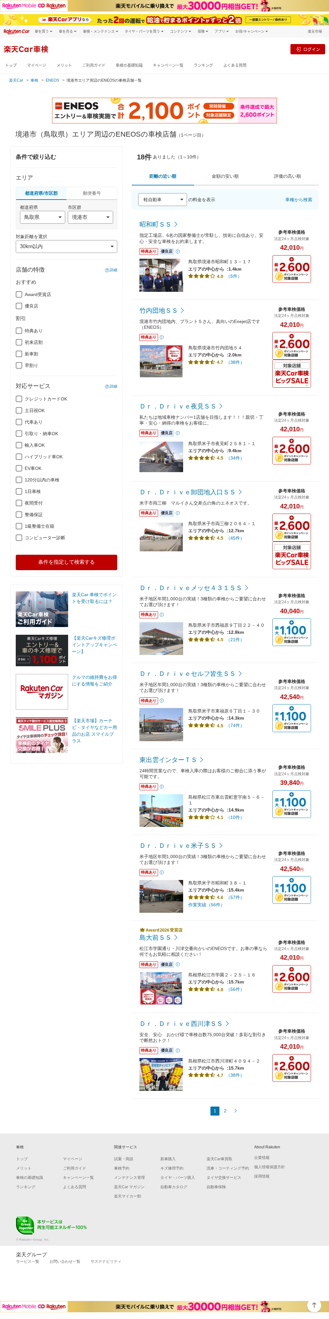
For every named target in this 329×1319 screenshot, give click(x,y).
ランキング (203, 65)
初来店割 (34, 342)
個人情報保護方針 (269, 1167)
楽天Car (16, 80)
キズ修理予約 (171, 1168)
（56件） (235, 989)
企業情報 (262, 1157)
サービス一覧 (27, 1261)
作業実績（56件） (206, 904)
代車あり (34, 422)
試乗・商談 (123, 1159)
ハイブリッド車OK (44, 456)
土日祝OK (35, 410)
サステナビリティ (106, 1261)
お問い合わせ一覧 (64, 1261)
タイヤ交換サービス (224, 1177)
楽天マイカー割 (127, 1196)
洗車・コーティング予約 (228, 1168)
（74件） (235, 725)
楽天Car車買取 (219, 1159)
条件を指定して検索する (66, 562)
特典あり (34, 330)
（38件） (235, 362)
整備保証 (34, 514)
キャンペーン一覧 (168, 65)
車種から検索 (298, 199)
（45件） (235, 538)
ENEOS (52, 80)
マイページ (36, 65)
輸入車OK (35, 445)
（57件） (235, 897)
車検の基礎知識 (129, 65)
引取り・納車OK (41, 433)
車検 (34, 80)
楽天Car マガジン (129, 1187)
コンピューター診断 (45, 537)
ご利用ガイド (93, 65)
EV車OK (33, 468)
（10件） (235, 817)
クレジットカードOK (46, 398)
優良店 (31, 306)
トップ (11, 65)
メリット (64, 65)
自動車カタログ (173, 1187)
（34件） (235, 458)
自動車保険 (216, 1187)
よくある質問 (234, 65)
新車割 (31, 353)
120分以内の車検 (42, 479)
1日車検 (33, 491)
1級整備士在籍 (39, 526)
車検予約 (121, 1168)
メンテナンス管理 (129, 1177)
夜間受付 (34, 503)
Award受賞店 (38, 294)
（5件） (234, 276)
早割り (31, 365)
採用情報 (262, 1176)
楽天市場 (315, 31)
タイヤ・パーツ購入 (177, 1177)
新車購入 (168, 1159)
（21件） (235, 639)
